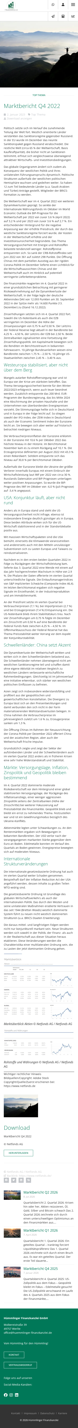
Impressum (30, 1413)
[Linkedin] (17, 1395)
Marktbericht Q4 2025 (40, 1268)
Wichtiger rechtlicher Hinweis (22, 1074)
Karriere (62, 1413)
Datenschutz (47, 1413)
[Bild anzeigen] (39, 986)
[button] (6, 1180)
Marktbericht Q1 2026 (40, 1230)
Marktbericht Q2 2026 (40, 1192)
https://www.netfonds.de (19, 1086)
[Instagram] (11, 1395)
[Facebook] (6, 1395)
